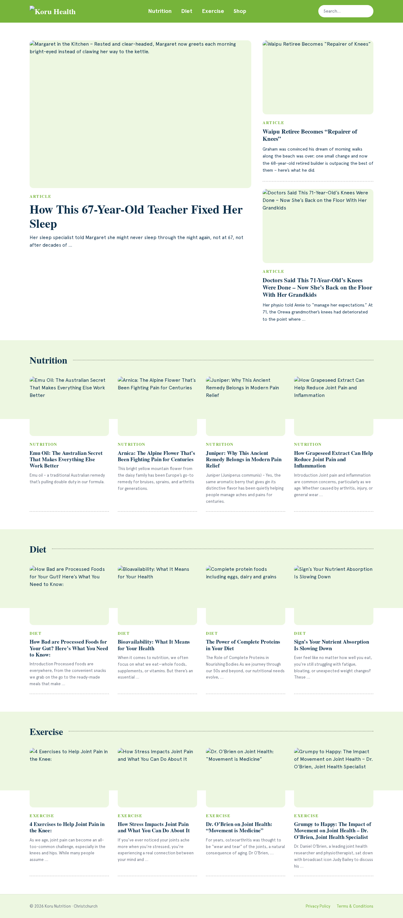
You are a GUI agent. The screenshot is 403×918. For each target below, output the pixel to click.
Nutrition (160, 11)
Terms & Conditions (355, 906)
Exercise (213, 11)
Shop (240, 11)
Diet (186, 11)
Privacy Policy (318, 906)
